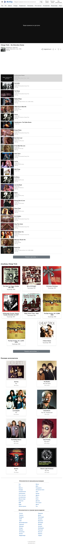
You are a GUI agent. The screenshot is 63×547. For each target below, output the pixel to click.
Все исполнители (58, 2)
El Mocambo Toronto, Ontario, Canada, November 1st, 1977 (11, 314)
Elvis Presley (46, 439)
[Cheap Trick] (3, 49)
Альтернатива (46, 5)
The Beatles (47, 381)
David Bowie (46, 410)
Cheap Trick (15, 47)
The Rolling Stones (16, 439)
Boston (16, 468)
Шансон (10, 5)
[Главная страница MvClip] (8, 2)
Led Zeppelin (16, 410)
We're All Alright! (31, 286)
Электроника (30, 5)
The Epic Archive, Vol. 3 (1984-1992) (52, 314)
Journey (16, 381)
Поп (2, 5)
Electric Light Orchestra (46, 468)
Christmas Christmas (52, 286)
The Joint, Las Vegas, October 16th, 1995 (11, 287)
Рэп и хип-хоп (38, 5)
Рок (5, 5)
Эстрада (15, 5)
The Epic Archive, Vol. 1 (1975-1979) (16, 341)
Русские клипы (53, 2)
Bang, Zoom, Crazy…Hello (15, 48)
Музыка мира (54, 5)
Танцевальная (22, 5)
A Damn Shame (47, 340)
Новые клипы (47, 2)
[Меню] (2, 2)
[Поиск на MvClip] (41, 2)
